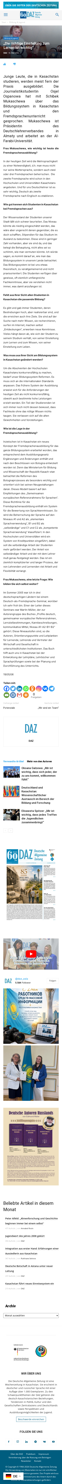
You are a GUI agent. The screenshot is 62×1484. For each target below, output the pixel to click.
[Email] (6, 695)
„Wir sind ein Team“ (48, 707)
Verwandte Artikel (13, 761)
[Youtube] (53, 1442)
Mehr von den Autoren (39, 761)
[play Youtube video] (31, 954)
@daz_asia (21, 978)
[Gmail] (19, 695)
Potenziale (9, 707)
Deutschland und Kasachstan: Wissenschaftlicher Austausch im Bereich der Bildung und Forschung (37, 795)
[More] (26, 695)
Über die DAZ (17, 1454)
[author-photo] (31, 736)
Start (4, 22)
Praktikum (30, 1454)
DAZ (5, 53)
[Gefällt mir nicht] (14, 64)
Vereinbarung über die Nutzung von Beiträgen (30, 1457)
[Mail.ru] (13, 695)
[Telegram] (52, 688)
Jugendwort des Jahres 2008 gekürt (25, 1236)
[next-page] (11, 831)
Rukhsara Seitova (28, 1258)
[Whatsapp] (26, 688)
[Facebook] (6, 688)
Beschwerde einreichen (31, 1419)
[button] (5, 14)
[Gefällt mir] (4, 64)
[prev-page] (5, 831)
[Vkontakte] (45, 688)
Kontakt (37, 1461)
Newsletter (26, 1461)
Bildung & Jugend (17, 22)
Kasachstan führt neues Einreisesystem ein (29, 1283)
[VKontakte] (44, 1442)
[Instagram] (39, 688)
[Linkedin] (19, 688)
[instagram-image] (31, 1016)
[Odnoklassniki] (32, 688)
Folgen (52, 980)
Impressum (44, 1454)
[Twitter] (13, 688)
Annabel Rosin (27, 1228)
